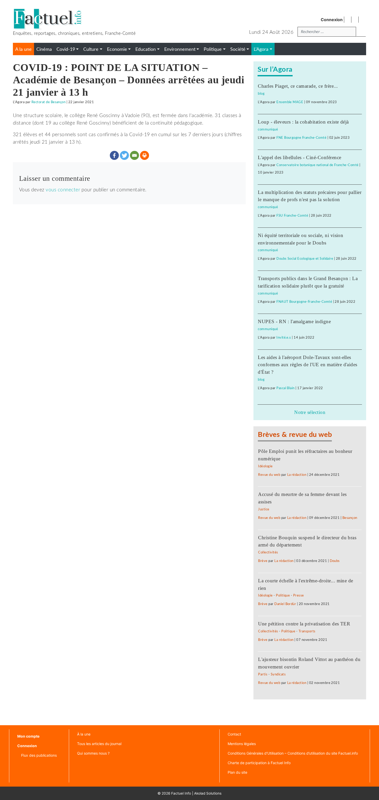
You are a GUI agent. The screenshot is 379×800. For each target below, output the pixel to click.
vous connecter (63, 189)
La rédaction (297, 474)
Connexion (332, 19)
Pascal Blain (285, 388)
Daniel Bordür (285, 604)
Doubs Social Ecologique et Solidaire (304, 258)
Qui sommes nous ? (93, 753)
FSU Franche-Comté (292, 215)
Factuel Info (181, 793)
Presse (298, 595)
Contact (234, 734)
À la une (83, 734)
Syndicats (278, 674)
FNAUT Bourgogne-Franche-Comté (304, 301)
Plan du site (237, 772)
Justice (263, 509)
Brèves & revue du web (295, 434)
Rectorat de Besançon (48, 102)
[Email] (134, 155)
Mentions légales (242, 743)
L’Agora (261, 49)
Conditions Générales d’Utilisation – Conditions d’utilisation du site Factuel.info (293, 753)
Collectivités (268, 552)
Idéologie (265, 466)
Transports (307, 631)
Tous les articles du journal (99, 743)
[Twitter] (124, 155)
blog (261, 93)
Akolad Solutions (207, 793)
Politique (283, 595)
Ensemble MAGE (289, 102)
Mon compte (28, 736)
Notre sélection (309, 412)
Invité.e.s (283, 337)
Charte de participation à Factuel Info (259, 763)
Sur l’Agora (275, 69)
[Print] (144, 155)
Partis (262, 674)
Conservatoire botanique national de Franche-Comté (317, 165)
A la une (23, 49)
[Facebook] (114, 155)
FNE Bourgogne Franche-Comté (301, 137)
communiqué (268, 129)
